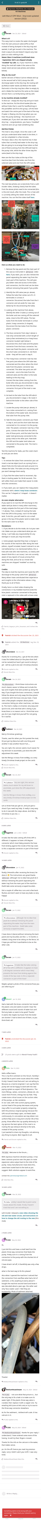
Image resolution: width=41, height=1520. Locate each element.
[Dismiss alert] (11, 1515)
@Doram (5, 878)
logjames (9, 965)
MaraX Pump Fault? (29, 1054)
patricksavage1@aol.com (18, 1176)
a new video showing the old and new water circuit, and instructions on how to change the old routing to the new (20, 1215)
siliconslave (8, 684)
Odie (6, 1152)
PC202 (6, 1395)
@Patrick (29, 272)
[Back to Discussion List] (2, 2)
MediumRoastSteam (12, 1433)
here (32, 197)
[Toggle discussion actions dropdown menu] (38, 2)
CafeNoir (9, 783)
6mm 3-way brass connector (26, 490)
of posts (19, 2)
